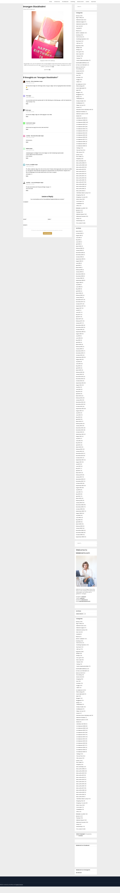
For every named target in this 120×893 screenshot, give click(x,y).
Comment (25, 202)
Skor (77, 75)
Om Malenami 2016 (80, 137)
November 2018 (79, 276)
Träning (78, 58)
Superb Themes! (19, 884)
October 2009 (79, 509)
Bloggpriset (79, 94)
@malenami (79, 872)
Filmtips (78, 49)
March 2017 (78, 318)
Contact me (57, 1)
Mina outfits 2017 (80, 182)
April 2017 (78, 316)
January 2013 (79, 425)
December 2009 (79, 504)
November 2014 (79, 378)
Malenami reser (79, 19)
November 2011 (79, 455)
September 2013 (80, 408)
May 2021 (78, 239)
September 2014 (80, 383)
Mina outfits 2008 (80, 163)
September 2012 (80, 434)
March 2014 (78, 395)
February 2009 (79, 526)
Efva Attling (79, 69)
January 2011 (79, 477)
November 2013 (79, 404)
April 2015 (78, 368)
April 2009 (78, 522)
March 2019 (78, 267)
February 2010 (79, 500)
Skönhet (78, 210)
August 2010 (79, 487)
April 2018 (78, 291)
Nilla (27, 110)
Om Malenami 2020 (80, 145)
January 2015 (79, 374)
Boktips (78, 47)
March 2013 (78, 421)
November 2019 (79, 254)
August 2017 (79, 308)
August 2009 (79, 513)
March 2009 (78, 524)
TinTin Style (79, 201)
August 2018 (79, 282)
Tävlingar (78, 148)
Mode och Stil (80, 1)
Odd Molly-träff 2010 (81, 118)
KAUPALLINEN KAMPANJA (81, 62)
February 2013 (79, 423)
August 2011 (78, 462)
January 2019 (79, 271)
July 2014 (78, 387)
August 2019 (79, 261)
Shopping (78, 73)
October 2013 (79, 406)
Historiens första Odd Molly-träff (83, 109)
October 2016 (79, 329)
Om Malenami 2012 (80, 128)
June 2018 (78, 286)
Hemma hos (79, 36)
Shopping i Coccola (80, 197)
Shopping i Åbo (79, 195)
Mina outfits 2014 (80, 175)
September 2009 (80, 511)
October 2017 (79, 304)
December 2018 (79, 274)
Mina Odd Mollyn (80, 160)
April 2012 (78, 445)
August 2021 (78, 235)
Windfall (78, 28)
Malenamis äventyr (80, 24)
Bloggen (78, 92)
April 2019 (78, 265)
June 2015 (78, 363)
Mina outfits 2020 (80, 188)
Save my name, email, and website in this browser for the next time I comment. (48, 230)
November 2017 (79, 301)
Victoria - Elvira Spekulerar (33, 81)
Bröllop (77, 96)
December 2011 (79, 453)
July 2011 (78, 464)
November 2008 (79, 532)
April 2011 (78, 470)
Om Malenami (65, 1)
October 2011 (79, 457)
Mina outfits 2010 (80, 167)
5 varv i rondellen (30, 164)
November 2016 (79, 327)
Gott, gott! (78, 51)
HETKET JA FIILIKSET (80, 33)
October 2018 (79, 278)
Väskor (77, 81)
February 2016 (79, 346)
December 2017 (79, 299)
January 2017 (79, 323)
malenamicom (84, 599)
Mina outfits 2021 (80, 190)
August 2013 (79, 410)
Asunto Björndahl (80, 88)
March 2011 (78, 472)
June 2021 (78, 237)
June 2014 (78, 389)
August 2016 (79, 333)
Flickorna (78, 30)
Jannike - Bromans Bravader (33, 136)
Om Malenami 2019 (80, 143)
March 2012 (78, 447)
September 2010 (80, 485)
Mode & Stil (79, 71)
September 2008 (80, 536)
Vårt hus (78, 43)
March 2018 (78, 293)
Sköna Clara (79, 199)
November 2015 (79, 353)
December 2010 (79, 479)
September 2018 (80, 280)
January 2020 (79, 250)
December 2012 (79, 428)
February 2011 (79, 475)
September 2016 (80, 331)
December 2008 (79, 530)
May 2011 (78, 468)
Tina (27, 95)
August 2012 (78, 436)
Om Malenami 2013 (80, 130)
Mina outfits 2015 (80, 178)
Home (50, 1)
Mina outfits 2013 (80, 173)
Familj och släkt (79, 101)
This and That (79, 150)
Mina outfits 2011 (80, 169)
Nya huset (93, 1)
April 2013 (78, 419)
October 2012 (79, 432)
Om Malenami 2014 (80, 133)
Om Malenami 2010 (80, 124)
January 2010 (79, 502)
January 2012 (79, 451)
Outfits (87, 1)
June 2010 (78, 492)
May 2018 (78, 289)
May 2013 (78, 417)
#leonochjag (79, 86)
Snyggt (78, 79)
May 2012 (78, 442)
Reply (27, 89)
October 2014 (79, 380)
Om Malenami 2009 (80, 122)
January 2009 (79, 528)
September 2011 (79, 460)
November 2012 (79, 430)
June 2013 (78, 415)
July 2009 (78, 515)
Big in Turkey (79, 17)
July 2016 (78, 336)
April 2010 (78, 496)
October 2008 (79, 534)
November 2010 (79, 481)
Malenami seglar (80, 22)
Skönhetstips (79, 220)
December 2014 (79, 376)
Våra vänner (79, 152)
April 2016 (78, 342)
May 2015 (78, 366)
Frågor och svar (79, 105)
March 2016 (78, 344)
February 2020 (79, 248)
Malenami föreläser (80, 111)
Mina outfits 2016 (80, 180)
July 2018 (78, 284)
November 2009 (79, 507)
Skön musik (78, 54)
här (53, 66)
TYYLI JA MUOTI (79, 223)
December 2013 (79, 402)
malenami (83, 596)
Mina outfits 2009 (80, 165)
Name (25, 219)
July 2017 (78, 310)
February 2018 (79, 295)
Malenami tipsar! (80, 214)
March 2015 (78, 370)
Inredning (73, 1)
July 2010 (78, 489)
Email (49, 219)
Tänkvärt (78, 56)
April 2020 (78, 244)
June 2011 (78, 466)
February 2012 (79, 449)
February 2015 (79, 372)
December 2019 (79, 252)
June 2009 (78, 517)
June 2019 (78, 263)
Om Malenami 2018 (80, 141)
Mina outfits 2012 (80, 171)
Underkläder (79, 203)
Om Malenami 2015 (80, 135)
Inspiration (78, 45)
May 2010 (78, 494)
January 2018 (79, 297)
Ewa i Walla (78, 156)
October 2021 (79, 233)
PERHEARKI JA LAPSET (80, 208)
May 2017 (78, 314)
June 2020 (78, 242)
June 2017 (78, 312)
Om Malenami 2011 (80, 126)
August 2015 (79, 359)
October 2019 (79, 257)
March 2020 (78, 246)
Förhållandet (79, 103)
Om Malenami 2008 (80, 120)
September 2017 (80, 306)
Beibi (77, 90)
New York (78, 26)
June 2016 (78, 338)
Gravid (77, 107)
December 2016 (79, 325)
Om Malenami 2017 (80, 139)
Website (25, 225)
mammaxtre (29, 123)
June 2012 (78, 440)
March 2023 (78, 231)
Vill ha (77, 205)
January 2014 (79, 400)
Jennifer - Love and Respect (33, 182)
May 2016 (78, 340)
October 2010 (79, 483)
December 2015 (79, 351)
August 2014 (79, 385)
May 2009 (78, 519)
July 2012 (78, 438)
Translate (80, 835)
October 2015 (79, 355)
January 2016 (79, 348)
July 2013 (78, 413)
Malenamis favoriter (81, 216)
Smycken (78, 77)
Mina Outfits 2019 (80, 186)
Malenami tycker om (81, 113)
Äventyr (78, 15)
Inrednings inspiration (81, 39)
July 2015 (78, 361)
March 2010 (78, 498)
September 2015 (80, 357)
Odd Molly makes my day (82, 192)
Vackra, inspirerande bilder (82, 60)
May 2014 (78, 391)
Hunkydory (78, 158)
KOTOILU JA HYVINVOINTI (81, 65)
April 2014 (78, 393)
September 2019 (80, 259)
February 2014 (79, 398)
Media (77, 116)
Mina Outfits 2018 (80, 184)
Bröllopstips (79, 98)
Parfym (78, 218)
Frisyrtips (78, 212)
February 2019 (79, 269)
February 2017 (79, 321)
